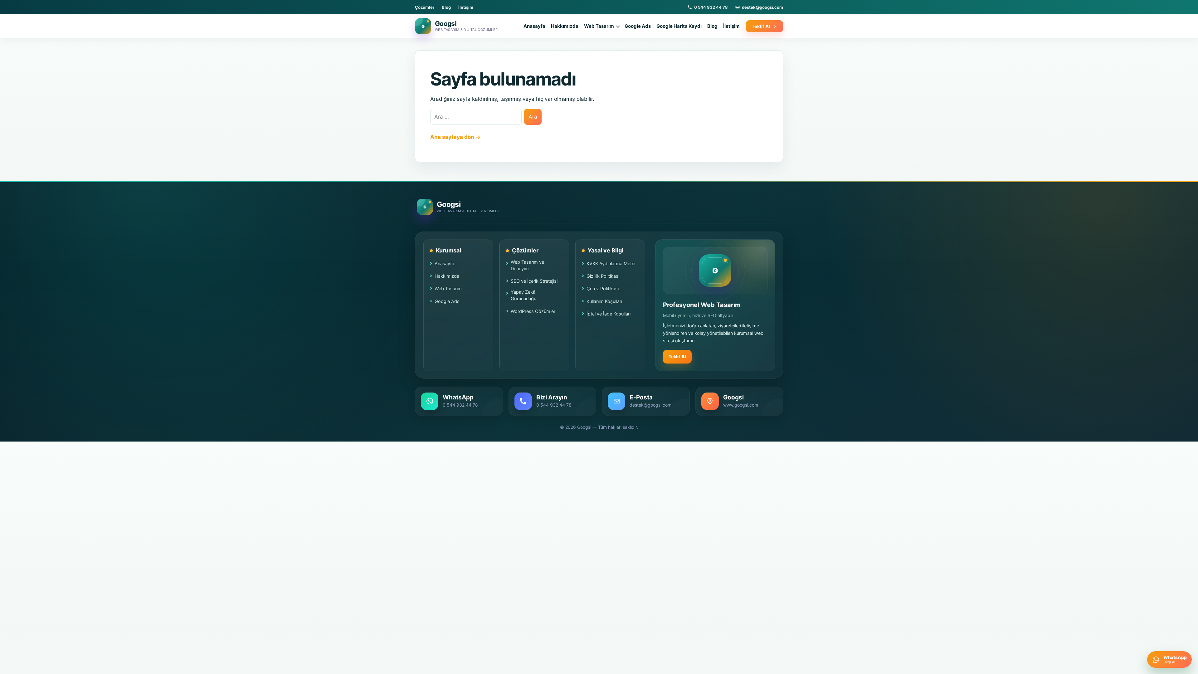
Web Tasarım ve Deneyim (527, 265)
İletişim (465, 7)
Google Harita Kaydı (679, 26)
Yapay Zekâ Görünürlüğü (523, 295)
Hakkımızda (564, 26)
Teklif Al (677, 356)
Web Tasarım (599, 26)
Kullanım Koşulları (604, 301)
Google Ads (638, 26)
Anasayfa (534, 26)
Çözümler (424, 7)
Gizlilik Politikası (603, 276)
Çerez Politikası (603, 288)
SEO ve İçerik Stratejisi (534, 281)
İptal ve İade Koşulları (609, 314)
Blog (446, 7)
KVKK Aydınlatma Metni (611, 263)
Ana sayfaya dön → (455, 137)
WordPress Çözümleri (533, 311)
